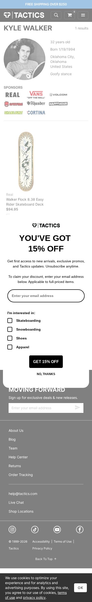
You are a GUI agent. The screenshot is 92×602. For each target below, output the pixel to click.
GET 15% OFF (46, 362)
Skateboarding (28, 320)
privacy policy (34, 597)
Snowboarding (28, 329)
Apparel (22, 347)
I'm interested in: (21, 313)
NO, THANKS (46, 374)
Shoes (21, 338)
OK (80, 588)
